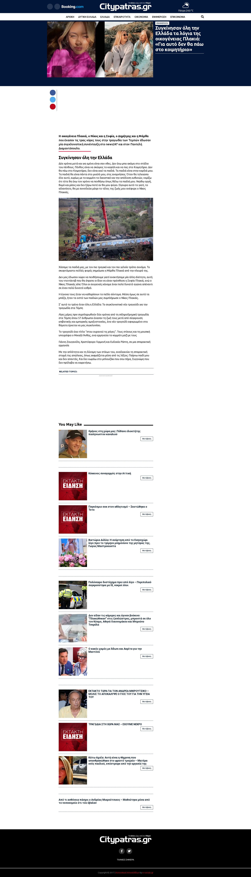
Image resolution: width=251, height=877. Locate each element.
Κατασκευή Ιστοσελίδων (127, 872)
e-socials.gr (147, 872)
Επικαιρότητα (122, 17)
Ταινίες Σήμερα (125, 860)
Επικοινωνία (177, 17)
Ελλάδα (105, 17)
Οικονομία (141, 17)
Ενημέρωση (159, 17)
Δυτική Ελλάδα (87, 17)
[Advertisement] (105, 397)
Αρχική (70, 17)
